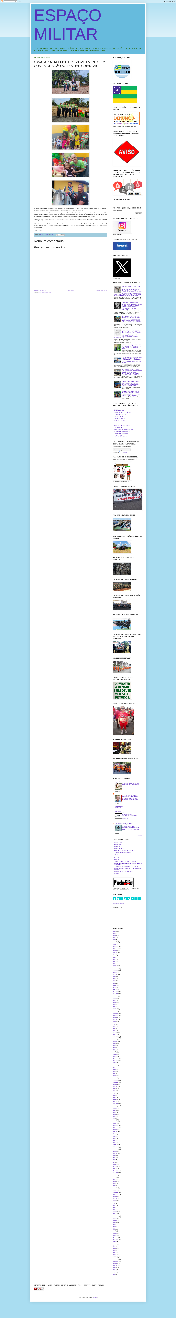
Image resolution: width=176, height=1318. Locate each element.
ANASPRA (116, 859)
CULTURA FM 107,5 (119, 416)
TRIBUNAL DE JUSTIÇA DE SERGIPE (123, 871)
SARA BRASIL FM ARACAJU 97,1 (122, 433)
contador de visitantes (118, 903)
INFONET (116, 856)
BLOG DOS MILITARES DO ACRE (122, 852)
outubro (115, 950)
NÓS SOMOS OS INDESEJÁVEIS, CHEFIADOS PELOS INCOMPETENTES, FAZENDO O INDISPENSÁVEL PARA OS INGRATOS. (130, 815)
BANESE (116, 873)
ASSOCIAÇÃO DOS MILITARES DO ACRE (124, 850)
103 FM (116, 409)
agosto (114, 931)
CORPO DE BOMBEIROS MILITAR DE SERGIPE (126, 866)
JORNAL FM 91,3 (118, 424)
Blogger (95, 1297)
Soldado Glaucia (119, 806)
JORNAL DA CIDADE (119, 848)
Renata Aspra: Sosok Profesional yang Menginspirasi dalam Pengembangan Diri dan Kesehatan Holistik (130, 785)
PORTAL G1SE (118, 843)
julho (114, 933)
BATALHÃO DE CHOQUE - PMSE (123, 823)
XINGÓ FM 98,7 (118, 435)
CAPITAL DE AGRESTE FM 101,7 (122, 412)
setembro (115, 952)
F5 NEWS (116, 858)
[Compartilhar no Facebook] (62, 235)
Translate (125, 452)
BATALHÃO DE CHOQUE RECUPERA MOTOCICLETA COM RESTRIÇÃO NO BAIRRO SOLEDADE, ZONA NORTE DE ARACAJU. (132, 347)
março (114, 941)
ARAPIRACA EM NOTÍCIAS (122, 794)
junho (114, 935)
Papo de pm (118, 811)
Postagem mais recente (40, 290)
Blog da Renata (119, 782)
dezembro (115, 946)
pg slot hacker (118, 807)
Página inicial (71, 290)
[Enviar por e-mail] (57, 235)
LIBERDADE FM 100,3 (119, 427)
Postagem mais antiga (101, 290)
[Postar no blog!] (58, 235)
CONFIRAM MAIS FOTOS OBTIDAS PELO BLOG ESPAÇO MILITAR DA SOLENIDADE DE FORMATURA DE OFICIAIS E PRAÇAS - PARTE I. (131, 393)
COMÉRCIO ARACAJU (120, 414)
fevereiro (115, 942)
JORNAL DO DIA (118, 846)
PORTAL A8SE (117, 845)
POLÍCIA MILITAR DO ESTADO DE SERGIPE (125, 861)
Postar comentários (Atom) (44, 292)
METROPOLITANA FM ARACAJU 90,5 (123, 429)
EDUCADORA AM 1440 (120, 418)
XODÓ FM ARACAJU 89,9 (120, 437)
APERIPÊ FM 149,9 (119, 411)
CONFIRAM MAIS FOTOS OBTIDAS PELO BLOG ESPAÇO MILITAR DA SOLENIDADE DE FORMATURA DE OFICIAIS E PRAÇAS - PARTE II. (131, 383)
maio (114, 937)
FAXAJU (116, 854)
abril (114, 939)
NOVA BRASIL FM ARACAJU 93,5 (122, 431)
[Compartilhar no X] (60, 235)
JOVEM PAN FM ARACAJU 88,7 (122, 425)
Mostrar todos (139, 835)
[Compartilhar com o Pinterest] (64, 235)
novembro (115, 948)
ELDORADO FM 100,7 (119, 420)
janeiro (114, 944)
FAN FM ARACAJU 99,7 (120, 422)
